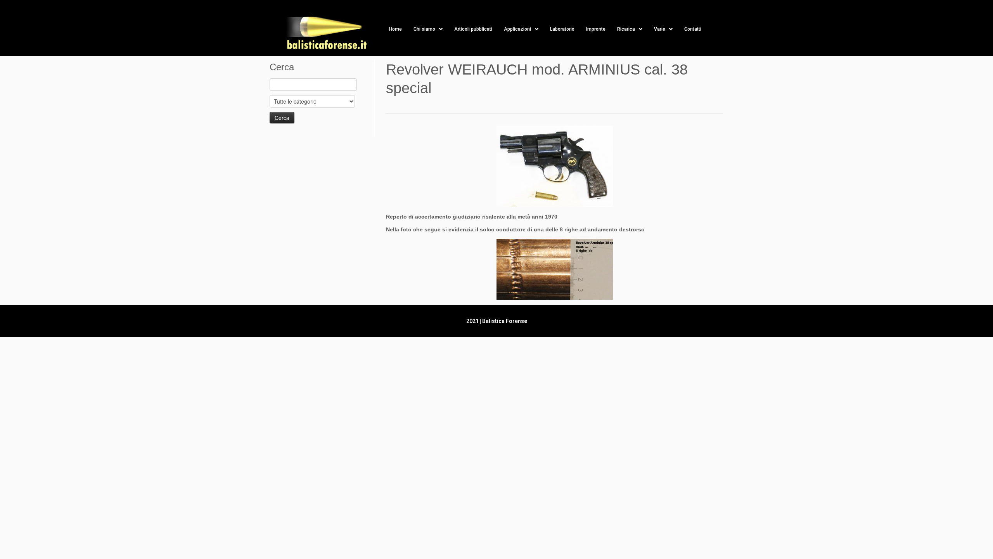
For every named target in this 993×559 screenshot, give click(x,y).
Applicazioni (517, 29)
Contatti (692, 29)
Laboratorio (562, 29)
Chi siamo (424, 29)
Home (395, 29)
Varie (659, 29)
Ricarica (626, 29)
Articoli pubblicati (473, 29)
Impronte (595, 29)
